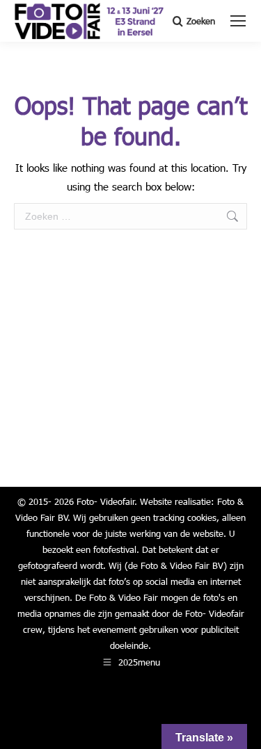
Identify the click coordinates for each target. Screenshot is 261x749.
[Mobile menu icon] (238, 21)
